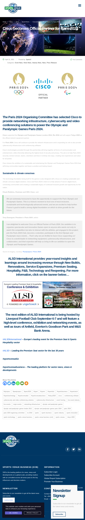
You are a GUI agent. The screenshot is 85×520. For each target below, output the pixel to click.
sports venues (60, 417)
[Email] (22, 383)
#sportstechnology (9, 396)
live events (7, 404)
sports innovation (72, 413)
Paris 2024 (67, 408)
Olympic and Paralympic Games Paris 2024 (47, 408)
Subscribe (59, 514)
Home (4, 22)
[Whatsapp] (18, 383)
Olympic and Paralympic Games (53, 404)
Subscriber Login (51, 472)
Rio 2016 (29, 413)
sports (37, 413)
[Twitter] (9, 383)
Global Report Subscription (54, 478)
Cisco (60, 396)
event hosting (61, 400)
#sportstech (74, 391)
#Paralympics (17, 391)
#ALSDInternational (12, 339)
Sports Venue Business (25, 417)
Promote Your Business (53, 482)
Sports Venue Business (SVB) (44, 417)
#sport (36, 391)
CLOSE (80, 488)
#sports (42, 391)
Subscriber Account (51, 475)
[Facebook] (5, 383)
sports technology (9, 417)
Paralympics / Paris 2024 (32, 252)
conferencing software (71, 396)
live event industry (74, 400)
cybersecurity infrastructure (45, 400)
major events (17, 404)
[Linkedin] (13, 383)
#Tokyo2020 (52, 396)
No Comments (77, 59)
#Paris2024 (27, 391)
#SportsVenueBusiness (38, 396)
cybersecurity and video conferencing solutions (19, 400)
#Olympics (7, 391)
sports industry (59, 413)
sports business (47, 413)
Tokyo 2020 (70, 417)
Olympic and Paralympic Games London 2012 (18, 408)
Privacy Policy (32, 513)
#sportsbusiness (62, 391)
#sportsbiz (51, 391)
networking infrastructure (32, 404)
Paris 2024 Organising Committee (14, 413)
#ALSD (6, 350)
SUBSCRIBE (8, 500)
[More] (26, 383)
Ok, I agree (13, 513)
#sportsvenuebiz (23, 396)
